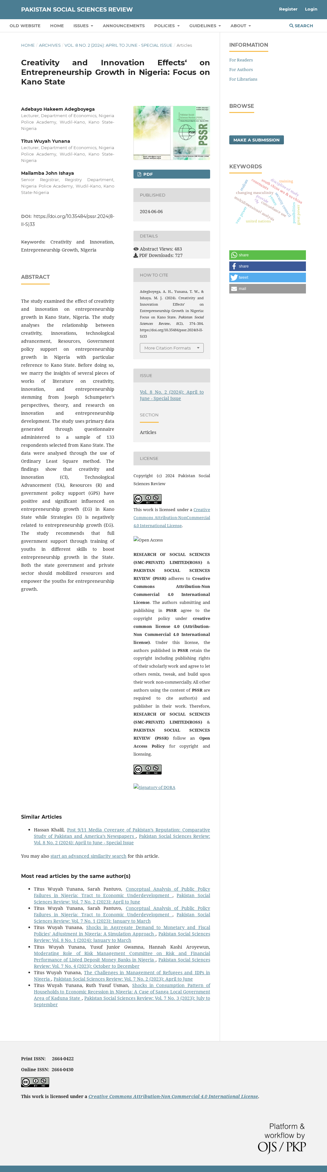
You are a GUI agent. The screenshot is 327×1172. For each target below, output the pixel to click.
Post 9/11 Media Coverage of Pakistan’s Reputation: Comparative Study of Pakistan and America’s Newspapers (122, 833)
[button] (267, 255)
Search (303, 25)
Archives (50, 45)
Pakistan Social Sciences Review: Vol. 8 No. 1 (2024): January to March (122, 937)
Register (288, 9)
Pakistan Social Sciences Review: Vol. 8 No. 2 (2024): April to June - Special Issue (122, 839)
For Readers (241, 60)
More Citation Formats (167, 347)
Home (57, 25)
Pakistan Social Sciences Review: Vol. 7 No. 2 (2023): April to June (122, 898)
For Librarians (243, 79)
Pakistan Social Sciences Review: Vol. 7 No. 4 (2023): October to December (122, 963)
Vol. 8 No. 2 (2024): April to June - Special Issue (118, 45)
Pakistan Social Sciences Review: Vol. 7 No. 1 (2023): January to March (122, 917)
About (239, 25)
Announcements (124, 25)
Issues (81, 25)
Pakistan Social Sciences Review (77, 9)
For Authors (241, 69)
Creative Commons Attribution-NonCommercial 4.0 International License (171, 517)
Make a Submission (256, 139)
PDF (147, 174)
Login (311, 9)
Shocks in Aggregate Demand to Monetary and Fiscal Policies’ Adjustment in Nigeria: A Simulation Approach (122, 930)
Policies (165, 25)
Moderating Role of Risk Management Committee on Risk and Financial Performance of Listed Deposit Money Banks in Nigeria (122, 956)
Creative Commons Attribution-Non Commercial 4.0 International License (173, 1096)
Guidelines (203, 25)
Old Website (25, 25)
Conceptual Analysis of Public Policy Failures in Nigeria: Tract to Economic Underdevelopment (122, 892)
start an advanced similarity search (88, 856)
